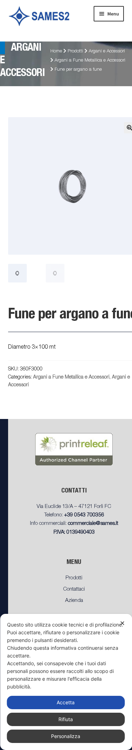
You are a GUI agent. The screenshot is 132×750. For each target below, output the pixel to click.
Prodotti (75, 51)
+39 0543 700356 (84, 515)
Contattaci (74, 589)
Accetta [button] (66, 702)
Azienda (74, 600)
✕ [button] (122, 623)
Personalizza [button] (65, 736)
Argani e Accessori (107, 51)
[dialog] (66, 682)
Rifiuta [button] (65, 719)
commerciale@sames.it (93, 523)
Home (56, 51)
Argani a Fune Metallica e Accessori (90, 60)
